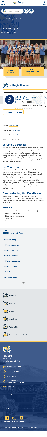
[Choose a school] (31, 3)
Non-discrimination (10, 399)
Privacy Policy (8, 404)
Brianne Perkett (15, 121)
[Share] (26, 11)
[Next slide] (44, 99)
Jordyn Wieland (13, 125)
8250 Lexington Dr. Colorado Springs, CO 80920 (15, 381)
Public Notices (8, 409)
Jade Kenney (16, 130)
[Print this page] (31, 11)
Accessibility (8, 394)
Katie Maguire (17, 135)
